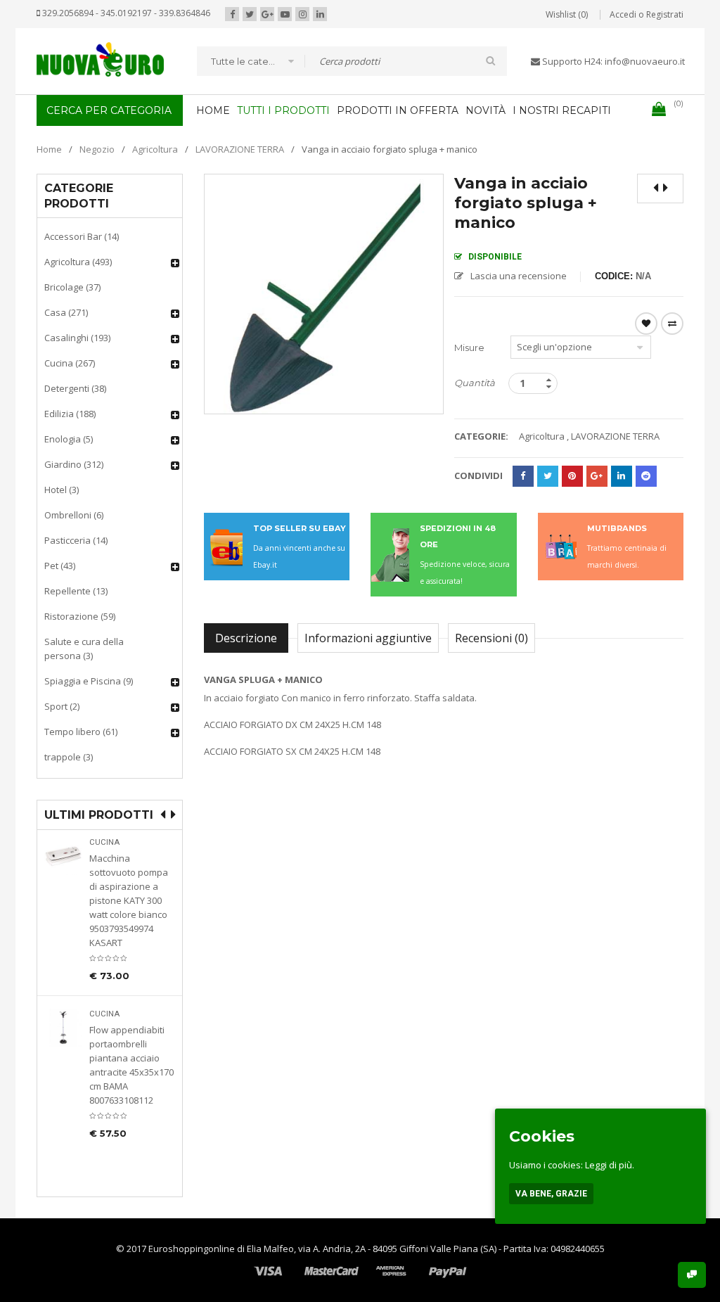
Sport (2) (61, 706)
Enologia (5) (68, 439)
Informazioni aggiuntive (368, 638)
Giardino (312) (73, 464)
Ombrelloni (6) (73, 515)
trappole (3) (68, 757)
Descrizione (246, 638)
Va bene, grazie (551, 1194)
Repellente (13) (76, 591)
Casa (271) (66, 312)
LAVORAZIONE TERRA (239, 149)
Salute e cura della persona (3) (84, 648)
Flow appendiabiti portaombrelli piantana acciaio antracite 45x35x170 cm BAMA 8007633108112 (131, 1064)
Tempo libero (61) (80, 731)
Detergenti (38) (75, 388)
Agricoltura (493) (78, 261)
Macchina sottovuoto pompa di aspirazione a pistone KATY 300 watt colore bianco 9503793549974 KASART (128, 900)
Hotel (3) (61, 489)
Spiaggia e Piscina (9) (88, 681)
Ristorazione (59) (79, 616)
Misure (469, 347)
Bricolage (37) (72, 287)
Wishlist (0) (567, 14)
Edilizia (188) (70, 413)
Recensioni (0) (491, 638)
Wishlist (646, 323)
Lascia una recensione (518, 275)
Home (49, 149)
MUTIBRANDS (617, 528)
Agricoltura (155, 149)
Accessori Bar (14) (81, 236)
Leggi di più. (609, 1165)
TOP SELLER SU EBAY (299, 528)
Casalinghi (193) (77, 337)
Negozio (97, 149)
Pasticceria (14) (76, 540)
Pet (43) (59, 565)
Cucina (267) (69, 363)
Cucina (104, 842)
